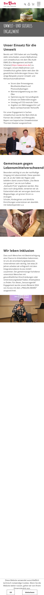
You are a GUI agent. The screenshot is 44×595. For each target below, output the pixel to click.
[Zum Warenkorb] (33, 4)
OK (11, 592)
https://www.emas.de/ (21, 65)
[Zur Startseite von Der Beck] (10, 4)
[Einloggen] (29, 4)
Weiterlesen (29, 592)
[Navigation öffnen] (39, 4)
